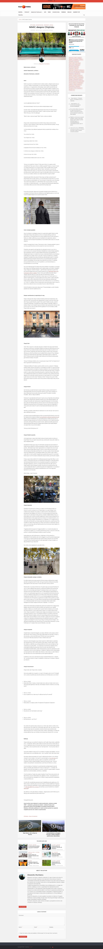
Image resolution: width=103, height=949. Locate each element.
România (82, 81)
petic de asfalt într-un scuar (32, 786)
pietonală (26, 788)
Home (20, 19)
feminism (72, 70)
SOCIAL (51, 25)
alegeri (80, 57)
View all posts (22, 906)
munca (71, 72)
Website (51, 927)
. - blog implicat (73, 98)
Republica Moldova (78, 79)
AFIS (45, 12)
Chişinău (26, 816)
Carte (81, 59)
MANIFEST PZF (76, 12)
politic (71, 75)
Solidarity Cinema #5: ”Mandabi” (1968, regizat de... (33, 863)
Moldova (82, 70)
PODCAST (27, 12)
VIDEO (49, 12)
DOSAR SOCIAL (56, 12)
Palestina (20, 15)
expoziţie (76, 66)
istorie (77, 70)
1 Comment (35, 848)
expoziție (72, 68)
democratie (72, 63)
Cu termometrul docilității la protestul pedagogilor (34, 847)
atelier (71, 59)
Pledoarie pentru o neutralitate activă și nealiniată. (76, 99)
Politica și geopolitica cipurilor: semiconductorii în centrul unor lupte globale (76, 113)
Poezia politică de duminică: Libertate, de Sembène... (57, 847)
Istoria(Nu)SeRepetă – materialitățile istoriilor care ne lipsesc (76, 124)
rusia (71, 82)
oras (31, 816)
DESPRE (20, 12)
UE (75, 88)
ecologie (78, 63)
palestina (72, 73)
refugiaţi (81, 77)
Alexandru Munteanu (48, 30)
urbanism (35, 816)
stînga (71, 84)
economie (72, 65)
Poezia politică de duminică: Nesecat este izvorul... (33, 856)
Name (20, 927)
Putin (76, 77)
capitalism (76, 59)
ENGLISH (69, 12)
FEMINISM (63, 12)
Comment (21, 915)
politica (75, 75)
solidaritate (80, 82)
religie (71, 79)
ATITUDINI (32, 25)
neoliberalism (77, 72)
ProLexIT (31, 946)
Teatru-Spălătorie (77, 84)
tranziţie (78, 86)
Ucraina (71, 88)
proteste (71, 77)
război (75, 82)
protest (80, 75)
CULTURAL (54, 844)
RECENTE (46, 25)
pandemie (77, 73)
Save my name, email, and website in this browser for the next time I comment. (38, 933)
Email (35, 927)
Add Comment (39, 30)
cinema (76, 61)
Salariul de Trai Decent (36, 12)
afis (76, 57)
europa (71, 66)
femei (77, 68)
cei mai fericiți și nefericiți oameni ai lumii (49, 417)
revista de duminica (74, 81)
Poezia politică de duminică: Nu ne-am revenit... (56, 863)
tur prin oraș (53, 758)
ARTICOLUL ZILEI (31, 852)
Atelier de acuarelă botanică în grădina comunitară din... (56, 854)
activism (71, 57)
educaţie (78, 65)
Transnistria (72, 86)
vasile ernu (72, 90)
